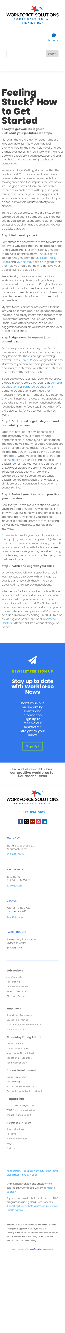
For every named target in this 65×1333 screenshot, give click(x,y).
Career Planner (14, 1043)
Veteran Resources (17, 991)
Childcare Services (16, 996)
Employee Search (16, 1029)
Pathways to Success (18, 1048)
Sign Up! (32, 746)
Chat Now (52, 40)
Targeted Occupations (38, 387)
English (49, 1187)
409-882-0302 (14, 917)
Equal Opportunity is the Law (39, 1171)
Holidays (11, 1133)
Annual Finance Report (18, 1115)
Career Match (11, 535)
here (15, 460)
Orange (11, 900)
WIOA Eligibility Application (20, 1110)
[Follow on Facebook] (20, 821)
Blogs (9, 1143)
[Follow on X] (26, 821)
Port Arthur (14, 869)
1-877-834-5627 (33, 812)
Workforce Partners (16, 1138)
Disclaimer (12, 1174)
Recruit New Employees (19, 1015)
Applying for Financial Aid (20, 1053)
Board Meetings (15, 1129)
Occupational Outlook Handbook (24, 1091)
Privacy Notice (29, 1174)
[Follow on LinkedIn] (44, 821)
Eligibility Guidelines (17, 986)
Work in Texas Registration (20, 1105)
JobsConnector (14, 977)
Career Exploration (16, 1077)
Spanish (11, 1191)
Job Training (13, 981)
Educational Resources (19, 1057)
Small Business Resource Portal (23, 1024)
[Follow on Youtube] (32, 821)
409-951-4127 (14, 948)
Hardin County (16, 932)
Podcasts (11, 1148)
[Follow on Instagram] (38, 821)
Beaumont (13, 838)
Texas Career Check (25, 360)
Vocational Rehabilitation (20, 1086)
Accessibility (13, 1171)
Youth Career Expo (16, 1062)
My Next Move (25, 262)
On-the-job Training (17, 1019)
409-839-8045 (15, 854)
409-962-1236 (14, 885)
